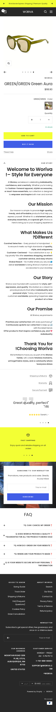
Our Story (48, 591)
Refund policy (46, 611)
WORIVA (48, 78)
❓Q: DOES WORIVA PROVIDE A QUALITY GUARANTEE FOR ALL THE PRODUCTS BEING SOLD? (29, 535)
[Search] (45, 11)
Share (49, 152)
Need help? (9, 152)
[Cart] (5, 11)
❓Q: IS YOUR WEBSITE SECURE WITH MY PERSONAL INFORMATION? (28, 564)
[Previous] (51, 72)
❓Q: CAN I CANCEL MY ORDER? (37, 525)
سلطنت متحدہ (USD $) (42, 683)
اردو (26, 683)
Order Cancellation (16, 614)
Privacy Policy (46, 601)
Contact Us (47, 596)
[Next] (5, 72)
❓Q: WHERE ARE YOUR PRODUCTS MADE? (33, 554)
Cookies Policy (18, 609)
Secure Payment (39, 390)
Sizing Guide (19, 586)
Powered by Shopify (34, 691)
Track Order (20, 591)
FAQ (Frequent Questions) (19, 603)
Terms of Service (44, 606)
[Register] (8, 638)
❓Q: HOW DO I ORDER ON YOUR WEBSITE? (33, 545)
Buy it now (28, 144)
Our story (46, 163)
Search (49, 586)
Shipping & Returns (38, 376)
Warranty (43, 383)
